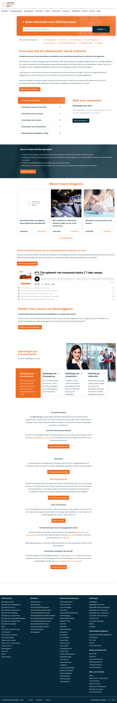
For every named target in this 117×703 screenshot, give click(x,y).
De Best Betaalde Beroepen (40, 607)
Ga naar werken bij (58, 567)
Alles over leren (58, 521)
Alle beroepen (6, 657)
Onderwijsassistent (66, 602)
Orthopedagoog (65, 616)
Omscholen (39, 11)
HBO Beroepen (36, 602)
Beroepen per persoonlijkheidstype (13, 618)
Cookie (30, 700)
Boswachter (64, 632)
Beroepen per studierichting (10, 621)
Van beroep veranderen (9, 635)
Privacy (48, 700)
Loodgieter (63, 665)
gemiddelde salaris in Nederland (43, 438)
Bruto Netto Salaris (7, 637)
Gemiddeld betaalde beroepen (41, 621)
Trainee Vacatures (95, 667)
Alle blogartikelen (66, 238)
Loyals (109, 700)
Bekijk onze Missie (28, 172)
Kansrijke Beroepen (37, 629)
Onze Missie (93, 637)
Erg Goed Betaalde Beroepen (40, 613)
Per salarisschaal (75, 40)
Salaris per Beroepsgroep (97, 686)
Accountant (63, 610)
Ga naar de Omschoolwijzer (58, 472)
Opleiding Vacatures (95, 662)
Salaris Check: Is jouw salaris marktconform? (10, 644)
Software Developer (66, 670)
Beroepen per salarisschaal (10, 610)
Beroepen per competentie (10, 616)
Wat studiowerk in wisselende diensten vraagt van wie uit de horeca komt (64, 223)
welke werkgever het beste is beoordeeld (68, 561)
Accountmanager (65, 607)
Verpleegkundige (65, 657)
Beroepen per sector (8, 607)
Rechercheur (64, 651)
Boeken (91, 624)
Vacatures (66, 11)
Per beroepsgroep (49, 40)
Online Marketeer (66, 662)
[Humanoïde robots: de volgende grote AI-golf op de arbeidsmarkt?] (33, 203)
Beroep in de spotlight (8, 624)
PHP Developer (65, 679)
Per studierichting (85, 43)
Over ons (92, 11)
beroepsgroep (31, 535)
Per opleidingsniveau (91, 40)
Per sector (62, 40)
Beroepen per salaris (96, 689)
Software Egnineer (66, 673)
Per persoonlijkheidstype (67, 43)
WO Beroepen (35, 605)
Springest (92, 627)
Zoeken (100, 29)
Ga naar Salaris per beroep (58, 446)
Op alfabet (98, 43)
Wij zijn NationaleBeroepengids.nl (100, 635)
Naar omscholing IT (80, 121)
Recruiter (63, 624)
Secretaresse (64, 659)
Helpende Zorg (65, 621)
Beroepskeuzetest (16, 11)
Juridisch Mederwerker (67, 654)
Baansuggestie (28, 11)
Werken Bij (92, 654)
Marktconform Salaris (8, 640)
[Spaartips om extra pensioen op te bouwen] (99, 203)
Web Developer (65, 676)
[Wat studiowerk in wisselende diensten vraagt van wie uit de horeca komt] (66, 203)
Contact (91, 643)
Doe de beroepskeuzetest (58, 498)
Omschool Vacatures (96, 659)
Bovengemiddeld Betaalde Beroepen (43, 616)
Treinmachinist (65, 643)
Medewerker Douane (67, 618)
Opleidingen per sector (96, 605)
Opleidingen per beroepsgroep (99, 607)
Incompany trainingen (96, 621)
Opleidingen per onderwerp (98, 610)
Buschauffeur (64, 646)
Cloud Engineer (65, 681)
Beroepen (4, 11)
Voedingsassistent (66, 648)
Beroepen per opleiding (9, 613)
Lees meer (41, 231)
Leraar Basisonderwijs (67, 668)
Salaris (47, 11)
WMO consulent (65, 605)
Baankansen (56, 11)
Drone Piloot (64, 640)
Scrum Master (64, 637)
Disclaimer (39, 700)
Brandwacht (64, 635)
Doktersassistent (65, 629)
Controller (63, 627)
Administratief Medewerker (69, 613)
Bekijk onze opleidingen (29, 89)
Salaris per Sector (95, 684)
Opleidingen (76, 11)
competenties (65, 538)
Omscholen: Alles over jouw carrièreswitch (10, 630)
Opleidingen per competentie (99, 613)
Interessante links (95, 646)
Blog (98, 11)
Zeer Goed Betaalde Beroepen (41, 610)
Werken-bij (73, 555)
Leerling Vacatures (95, 665)
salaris (80, 532)
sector (84, 532)
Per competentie (49, 43)
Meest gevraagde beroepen (40, 627)
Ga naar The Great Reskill (27, 264)
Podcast (84, 11)
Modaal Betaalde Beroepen (40, 624)
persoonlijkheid (72, 535)
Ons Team (92, 640)
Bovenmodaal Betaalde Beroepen (42, 618)
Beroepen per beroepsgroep (11, 605)
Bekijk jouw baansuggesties (29, 327)
